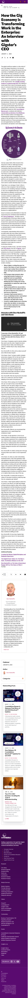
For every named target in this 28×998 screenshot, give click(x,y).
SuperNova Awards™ (6, 935)
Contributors (4, 890)
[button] (2, 57)
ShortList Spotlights (6, 924)
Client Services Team (9, 873)
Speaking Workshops (6, 909)
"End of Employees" (8, 216)
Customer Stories (5, 965)
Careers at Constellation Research (12, 870)
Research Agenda (5, 885)
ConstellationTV (5, 920)
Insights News (5, 963)
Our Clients (6, 866)
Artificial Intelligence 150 (7, 939)
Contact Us (6, 872)
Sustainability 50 (5, 941)
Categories (6, 694)
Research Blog (5, 887)
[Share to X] (5, 57)
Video (2, 970)
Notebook (3, 969)
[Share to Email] (10, 57)
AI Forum (3, 950)
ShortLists (3, 888)
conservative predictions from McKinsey (12, 113)
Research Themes (5, 892)
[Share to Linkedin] (7, 57)
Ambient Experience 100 (7, 937)
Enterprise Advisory (6, 911)
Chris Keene (7, 248)
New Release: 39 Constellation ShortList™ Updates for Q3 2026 (13, 768)
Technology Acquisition (7, 907)
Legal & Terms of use (9, 875)
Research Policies (6, 894)
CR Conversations (5, 926)
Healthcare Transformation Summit (10, 952)
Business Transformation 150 (8, 933)
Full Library (4, 883)
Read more (6, 649)
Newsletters (4, 967)
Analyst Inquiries (5, 902)
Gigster (19, 248)
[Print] (13, 57)
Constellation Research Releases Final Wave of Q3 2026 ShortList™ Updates (12, 724)
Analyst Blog (8, 6)
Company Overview (8, 864)
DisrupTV (3, 918)
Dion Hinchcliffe (11, 599)
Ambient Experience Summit (8, 956)
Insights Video (5, 922)
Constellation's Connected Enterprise (10, 948)
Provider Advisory (5, 903)
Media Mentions (8, 868)
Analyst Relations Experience (8, 954)
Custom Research (5, 905)
